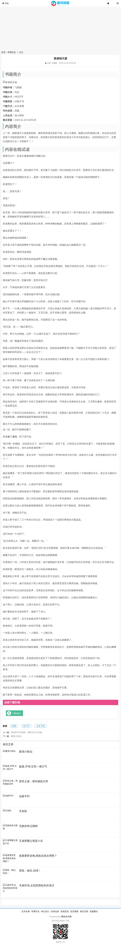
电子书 (26, 726)
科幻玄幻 (45, 911)
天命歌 (23, 811)
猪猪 (14, 726)
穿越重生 (94, 911)
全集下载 (40, 726)
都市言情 (84, 911)
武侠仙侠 (55, 911)
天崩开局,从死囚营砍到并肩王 (36, 885)
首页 (3, 52)
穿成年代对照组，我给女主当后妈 (26, 732)
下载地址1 (16, 713)
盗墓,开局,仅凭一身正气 (33, 766)
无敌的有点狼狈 (28, 826)
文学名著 (26, 911)
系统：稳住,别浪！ (30, 870)
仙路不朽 (24, 796)
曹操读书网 (66, 916)
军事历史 (12, 52)
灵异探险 (74, 911)
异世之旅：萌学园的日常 (33, 781)
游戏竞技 (64, 911)
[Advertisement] (60, 28)
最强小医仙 (16, 736)
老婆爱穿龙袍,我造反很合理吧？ (38, 855)
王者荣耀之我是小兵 (31, 840)
